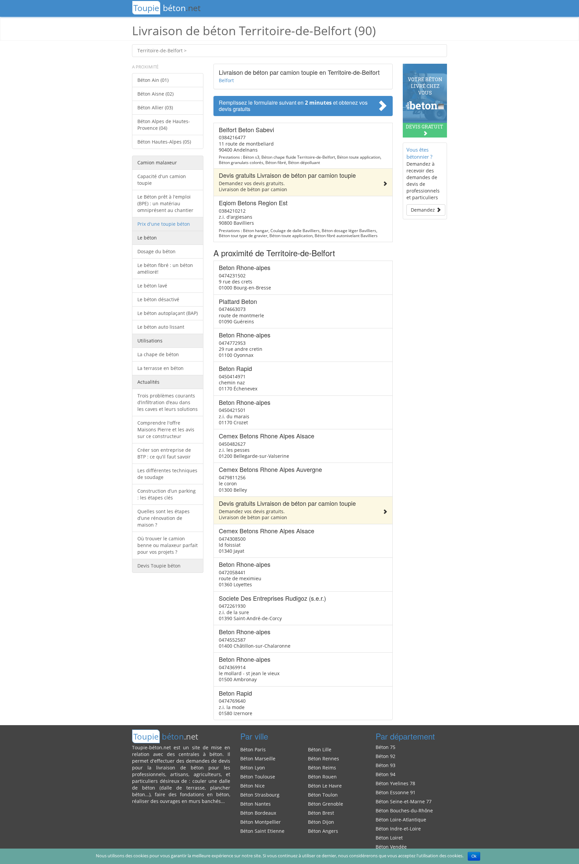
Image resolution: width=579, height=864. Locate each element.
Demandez (423, 210)
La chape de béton (158, 354)
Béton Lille (319, 749)
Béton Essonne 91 (395, 792)
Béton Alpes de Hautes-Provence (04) (163, 124)
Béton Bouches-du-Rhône (404, 810)
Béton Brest (321, 813)
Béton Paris (253, 749)
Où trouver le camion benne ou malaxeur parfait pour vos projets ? (167, 545)
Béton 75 (385, 747)
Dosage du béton (156, 251)
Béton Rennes (323, 758)
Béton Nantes (255, 804)
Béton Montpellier (260, 822)
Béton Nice (252, 785)
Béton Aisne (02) (155, 94)
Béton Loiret (389, 837)
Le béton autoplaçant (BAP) (167, 313)
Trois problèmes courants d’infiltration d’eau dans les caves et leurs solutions (167, 402)
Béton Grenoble (325, 804)
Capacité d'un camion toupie (161, 179)
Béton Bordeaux (258, 813)
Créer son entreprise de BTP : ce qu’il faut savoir (164, 453)
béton (167, 7)
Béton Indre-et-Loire (398, 828)
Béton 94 (385, 774)
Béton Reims (322, 767)
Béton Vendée (391, 847)
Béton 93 (385, 765)
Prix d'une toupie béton (163, 224)
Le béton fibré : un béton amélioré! (165, 268)
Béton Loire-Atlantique (401, 819)
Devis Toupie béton (159, 565)
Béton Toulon (323, 795)
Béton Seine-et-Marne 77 (404, 801)
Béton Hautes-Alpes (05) (164, 142)
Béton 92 (385, 756)
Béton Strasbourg (259, 795)
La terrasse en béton (160, 368)
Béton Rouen (322, 776)
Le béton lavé (152, 285)
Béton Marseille (257, 758)
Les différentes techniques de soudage (167, 473)
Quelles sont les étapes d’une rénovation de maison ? (163, 518)
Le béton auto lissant (160, 327)
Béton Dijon (321, 822)
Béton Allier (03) (155, 107)
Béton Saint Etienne (262, 831)
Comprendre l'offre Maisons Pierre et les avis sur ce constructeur (165, 429)
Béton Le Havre (325, 785)
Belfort (226, 80)
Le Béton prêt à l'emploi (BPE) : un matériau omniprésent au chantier (165, 203)
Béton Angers (323, 831)
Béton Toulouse (257, 776)
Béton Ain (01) (153, 80)
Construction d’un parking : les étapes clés (166, 494)
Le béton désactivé (158, 299)
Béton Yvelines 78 (395, 783)
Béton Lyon (252, 767)
